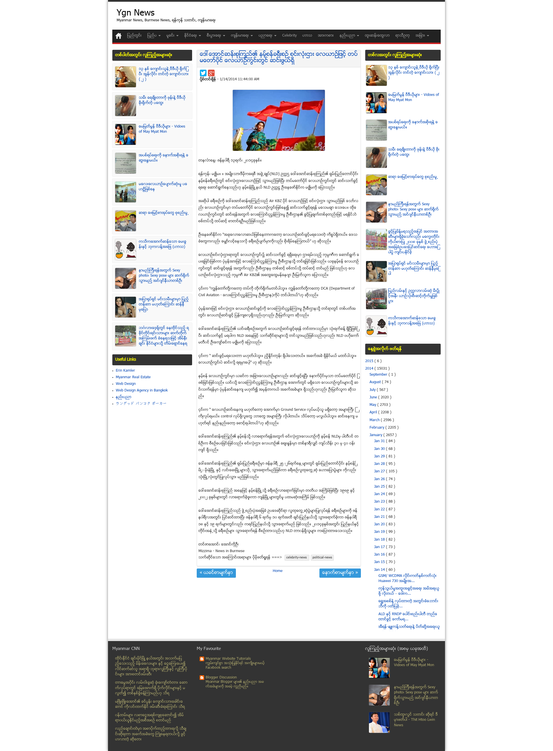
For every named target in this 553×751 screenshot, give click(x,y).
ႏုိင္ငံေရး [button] (191, 35)
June (374, 397)
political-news (322, 558)
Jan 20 (380, 524)
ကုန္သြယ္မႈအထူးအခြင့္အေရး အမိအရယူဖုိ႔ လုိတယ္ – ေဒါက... (408, 591)
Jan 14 (380, 570)
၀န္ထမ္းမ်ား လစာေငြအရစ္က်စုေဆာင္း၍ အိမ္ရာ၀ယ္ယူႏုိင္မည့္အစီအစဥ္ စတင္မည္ (149, 718)
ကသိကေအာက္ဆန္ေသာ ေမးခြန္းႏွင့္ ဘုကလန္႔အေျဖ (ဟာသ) (162, 244)
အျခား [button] (421, 35)
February (377, 427)
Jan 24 (380, 494)
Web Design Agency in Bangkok (142, 390)
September (379, 374)
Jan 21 (380, 517)
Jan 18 (380, 539)
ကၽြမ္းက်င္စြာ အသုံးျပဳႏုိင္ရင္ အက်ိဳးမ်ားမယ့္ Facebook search (235, 665)
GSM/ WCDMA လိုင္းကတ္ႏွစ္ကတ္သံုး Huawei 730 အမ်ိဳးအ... (407, 578)
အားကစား (326, 35)
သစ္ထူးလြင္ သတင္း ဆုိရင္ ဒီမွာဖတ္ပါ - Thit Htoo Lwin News (416, 720)
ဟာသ (307, 35)
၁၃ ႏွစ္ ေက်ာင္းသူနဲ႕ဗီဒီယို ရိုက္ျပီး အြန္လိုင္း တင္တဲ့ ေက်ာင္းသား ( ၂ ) (164, 74)
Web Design (126, 384)
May (373, 405)
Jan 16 (380, 554)
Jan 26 (380, 479)
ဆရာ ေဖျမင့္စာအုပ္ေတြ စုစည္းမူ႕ (164, 213)
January (376, 435)
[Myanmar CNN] (118, 36)
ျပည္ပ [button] (152, 35)
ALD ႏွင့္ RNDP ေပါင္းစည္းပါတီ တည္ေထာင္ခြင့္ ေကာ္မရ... (407, 617)
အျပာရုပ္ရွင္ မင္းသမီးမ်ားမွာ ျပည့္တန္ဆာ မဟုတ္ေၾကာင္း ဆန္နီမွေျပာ (164, 304)
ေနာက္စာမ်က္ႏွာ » (340, 573)
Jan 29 (380, 456)
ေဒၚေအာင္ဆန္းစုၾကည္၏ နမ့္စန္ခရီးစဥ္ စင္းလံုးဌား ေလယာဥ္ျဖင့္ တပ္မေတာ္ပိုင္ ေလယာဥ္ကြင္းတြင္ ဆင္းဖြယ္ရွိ (279, 57)
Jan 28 (380, 464)
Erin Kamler (125, 370)
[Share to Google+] (211, 73)
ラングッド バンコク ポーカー (141, 403)
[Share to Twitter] (203, 73)
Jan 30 (380, 449)
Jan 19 (380, 532)
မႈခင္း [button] (171, 35)
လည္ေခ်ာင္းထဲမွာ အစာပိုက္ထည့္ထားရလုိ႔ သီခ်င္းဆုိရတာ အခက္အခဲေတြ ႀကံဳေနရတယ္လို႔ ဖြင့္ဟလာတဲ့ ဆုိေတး (150, 734)
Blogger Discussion (221, 677)
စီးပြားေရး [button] (214, 35)
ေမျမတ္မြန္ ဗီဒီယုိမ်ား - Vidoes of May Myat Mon (162, 129)
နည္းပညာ (123, 397)
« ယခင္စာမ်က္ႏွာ (216, 573)
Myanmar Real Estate (133, 377)
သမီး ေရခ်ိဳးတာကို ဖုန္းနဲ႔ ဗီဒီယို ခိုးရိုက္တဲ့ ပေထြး (162, 100)
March (375, 420)
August (376, 382)
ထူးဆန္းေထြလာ (377, 35)
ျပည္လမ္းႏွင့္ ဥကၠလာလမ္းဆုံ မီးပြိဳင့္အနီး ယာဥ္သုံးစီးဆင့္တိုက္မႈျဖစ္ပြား (414, 296)
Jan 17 (380, 547)
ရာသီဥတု (402, 35)
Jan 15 (380, 562)
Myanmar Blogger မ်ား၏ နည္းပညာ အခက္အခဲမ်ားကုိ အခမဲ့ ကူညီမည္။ (235, 684)
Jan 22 (380, 509)
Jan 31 (380, 441)
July (373, 390)
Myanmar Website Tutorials (228, 658)
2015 (369, 361)
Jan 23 (380, 501)
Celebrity (289, 35)
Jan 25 (380, 486)
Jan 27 (380, 471)
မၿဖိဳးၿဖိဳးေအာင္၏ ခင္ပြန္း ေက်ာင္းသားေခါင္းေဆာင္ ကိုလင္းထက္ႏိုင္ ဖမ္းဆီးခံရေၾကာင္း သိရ (150, 704)
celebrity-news (297, 558)
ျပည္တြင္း (134, 35)
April (374, 412)
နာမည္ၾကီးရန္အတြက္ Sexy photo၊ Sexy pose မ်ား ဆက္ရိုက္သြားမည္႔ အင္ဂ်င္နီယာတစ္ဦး (164, 276)
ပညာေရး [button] (266, 35)
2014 (369, 368)
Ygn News (135, 13)
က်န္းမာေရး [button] (240, 35)
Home (278, 571)
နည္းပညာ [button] (348, 35)
